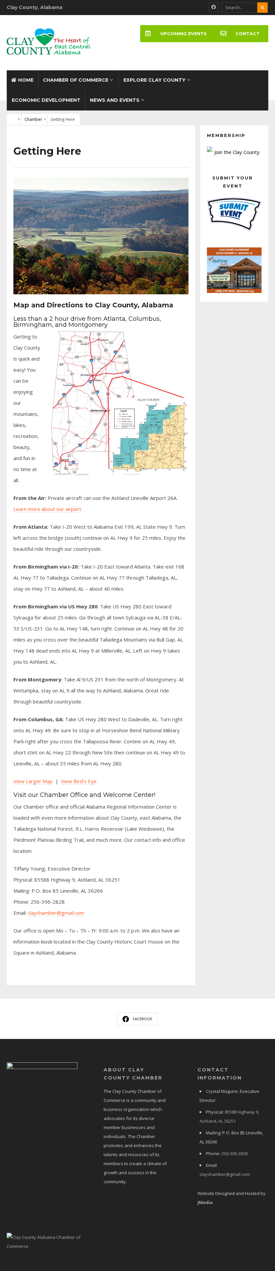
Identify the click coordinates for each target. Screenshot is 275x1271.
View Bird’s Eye (79, 781)
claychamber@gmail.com (56, 912)
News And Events (115, 100)
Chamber (33, 119)
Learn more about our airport (47, 509)
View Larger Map (33, 781)
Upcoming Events (183, 33)
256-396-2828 (234, 1153)
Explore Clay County (154, 80)
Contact (247, 33)
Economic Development (46, 100)
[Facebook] (214, 7)
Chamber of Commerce (75, 80)
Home (26, 80)
